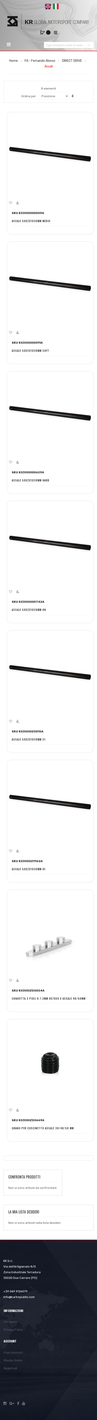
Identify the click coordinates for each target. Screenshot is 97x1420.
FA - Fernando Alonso (40, 61)
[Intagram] (5, 1403)
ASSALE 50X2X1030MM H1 (29, 869)
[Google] (11, 1403)
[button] (10, 203)
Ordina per (28, 96)
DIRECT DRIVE (72, 61)
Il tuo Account (13, 1352)
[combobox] (64, 45)
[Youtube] (23, 1403)
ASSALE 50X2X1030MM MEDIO (31, 221)
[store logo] (48, 21)
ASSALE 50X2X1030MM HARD (30, 480)
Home (13, 61)
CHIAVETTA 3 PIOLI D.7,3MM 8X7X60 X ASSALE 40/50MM (48, 998)
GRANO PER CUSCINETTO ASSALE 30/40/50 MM (43, 1128)
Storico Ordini (13, 1360)
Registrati (10, 1368)
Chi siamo (10, 1321)
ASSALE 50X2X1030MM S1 (29, 739)
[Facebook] (18, 1403)
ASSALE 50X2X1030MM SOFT (30, 350)
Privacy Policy (13, 1329)
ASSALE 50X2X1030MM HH (29, 610)
